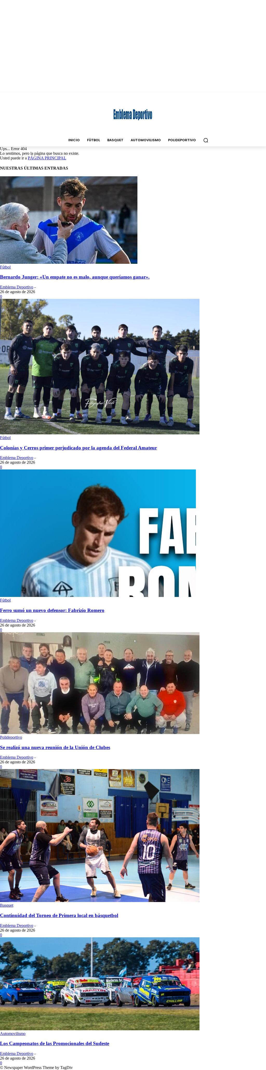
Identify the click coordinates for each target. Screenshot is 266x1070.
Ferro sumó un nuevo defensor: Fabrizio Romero (52, 610)
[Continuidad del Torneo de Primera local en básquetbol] (100, 900)
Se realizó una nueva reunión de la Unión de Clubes (55, 747)
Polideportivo (11, 737)
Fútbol (5, 267)
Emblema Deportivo (16, 287)
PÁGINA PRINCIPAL (47, 158)
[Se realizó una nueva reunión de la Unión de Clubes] (100, 732)
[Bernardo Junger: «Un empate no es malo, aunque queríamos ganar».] (68, 262)
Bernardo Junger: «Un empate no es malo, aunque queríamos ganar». (75, 277)
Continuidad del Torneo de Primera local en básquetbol (59, 915)
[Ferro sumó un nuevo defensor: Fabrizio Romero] (98, 595)
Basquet (6, 905)
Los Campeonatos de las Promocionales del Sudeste (54, 1043)
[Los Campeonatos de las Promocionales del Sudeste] (100, 1029)
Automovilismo (12, 1033)
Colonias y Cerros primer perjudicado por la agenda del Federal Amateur (78, 447)
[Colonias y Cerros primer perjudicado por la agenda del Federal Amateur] (100, 433)
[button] (206, 140)
